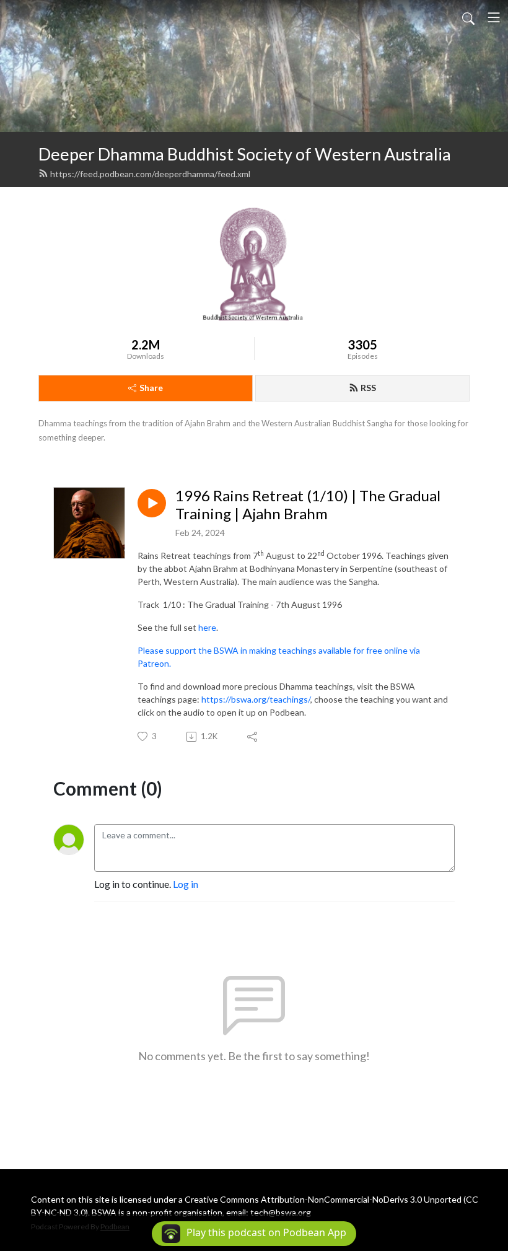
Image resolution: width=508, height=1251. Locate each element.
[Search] (468, 17)
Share (151, 387)
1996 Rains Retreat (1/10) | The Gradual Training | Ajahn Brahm (307, 504)
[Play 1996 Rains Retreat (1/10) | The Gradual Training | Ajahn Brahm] (152, 503)
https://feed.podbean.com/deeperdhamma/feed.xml (150, 174)
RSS (368, 387)
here (207, 627)
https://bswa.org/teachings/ (255, 699)
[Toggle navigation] (494, 17)
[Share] (253, 737)
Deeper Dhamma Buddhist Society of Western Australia (244, 154)
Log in (185, 884)
